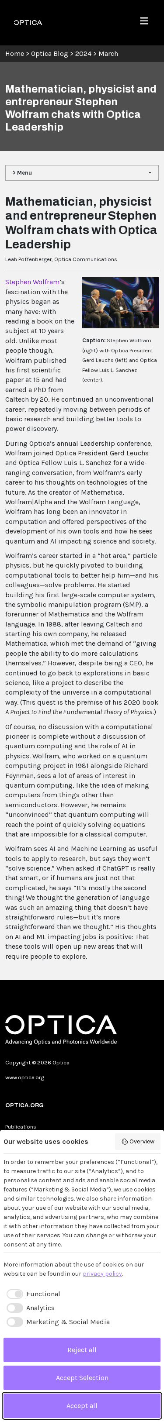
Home (14, 53)
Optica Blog (50, 53)
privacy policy (102, 1273)
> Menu (22, 172)
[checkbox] (31, 1294)
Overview (141, 1141)
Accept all (82, 1405)
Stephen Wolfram (32, 282)
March (108, 53)
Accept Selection (82, 1377)
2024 (83, 53)
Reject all (82, 1350)
